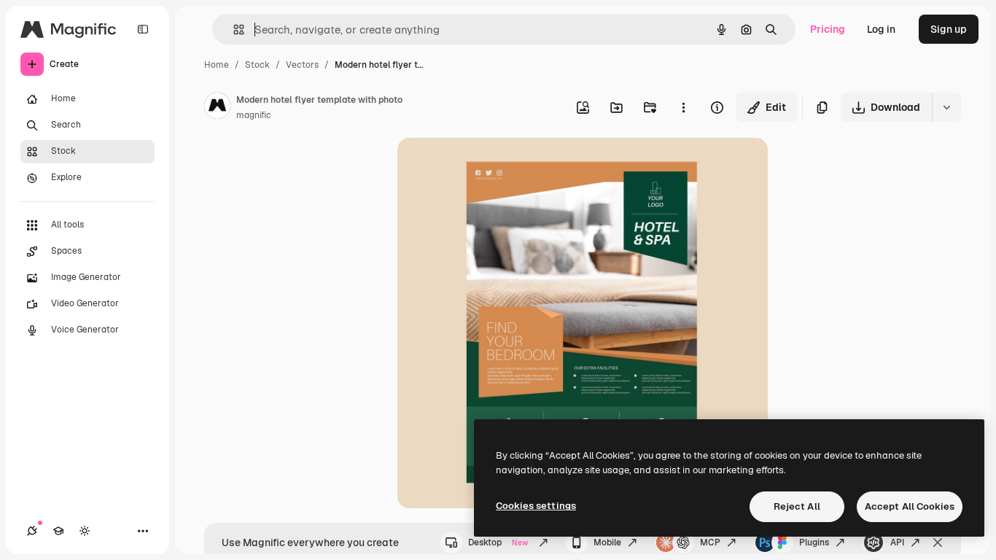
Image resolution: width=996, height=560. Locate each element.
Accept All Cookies (909, 506)
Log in (881, 29)
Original (490, 166)
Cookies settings (536, 505)
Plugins (814, 542)
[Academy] (58, 530)
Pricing (827, 29)
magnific (253, 115)
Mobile (607, 542)
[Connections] (32, 530)
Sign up (948, 29)
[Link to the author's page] (217, 108)
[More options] (683, 107)
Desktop (498, 542)
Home (216, 65)
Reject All (797, 506)
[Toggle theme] (84, 530)
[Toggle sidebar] (143, 29)
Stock (257, 65)
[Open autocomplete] (233, 29)
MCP (710, 542)
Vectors (302, 65)
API (897, 542)
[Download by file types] (946, 107)
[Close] (938, 542)
